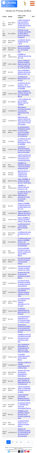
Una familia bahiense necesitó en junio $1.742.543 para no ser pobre (24, 149)
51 (28, 442)
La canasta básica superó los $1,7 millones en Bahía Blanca (23, 423)
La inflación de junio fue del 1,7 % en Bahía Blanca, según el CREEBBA (24, 141)
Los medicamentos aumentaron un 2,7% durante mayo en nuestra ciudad (24, 319)
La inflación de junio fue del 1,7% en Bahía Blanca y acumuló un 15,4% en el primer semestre (24, 196)
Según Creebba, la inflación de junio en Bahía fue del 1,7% (24, 213)
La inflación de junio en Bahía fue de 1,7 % (24, 234)
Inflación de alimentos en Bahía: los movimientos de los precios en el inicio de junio (24, 432)
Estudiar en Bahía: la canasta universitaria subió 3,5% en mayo (24, 365)
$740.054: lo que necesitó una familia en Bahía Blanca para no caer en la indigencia (24, 33)
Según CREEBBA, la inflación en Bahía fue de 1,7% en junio (24, 181)
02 (12, 442)
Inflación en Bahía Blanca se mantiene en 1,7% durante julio (24, 48)
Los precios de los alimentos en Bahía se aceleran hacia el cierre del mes (24, 283)
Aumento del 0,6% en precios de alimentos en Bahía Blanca (24, 275)
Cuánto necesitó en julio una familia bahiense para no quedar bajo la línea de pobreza (24, 23)
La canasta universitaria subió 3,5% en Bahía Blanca (24, 357)
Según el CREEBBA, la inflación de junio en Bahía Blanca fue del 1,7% (24, 206)
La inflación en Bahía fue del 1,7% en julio (24, 78)
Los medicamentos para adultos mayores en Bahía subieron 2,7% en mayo (24, 292)
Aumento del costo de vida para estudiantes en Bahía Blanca (24, 373)
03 (17, 442)
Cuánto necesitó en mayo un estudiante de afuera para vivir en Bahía (24, 389)
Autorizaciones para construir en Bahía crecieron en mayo (24, 268)
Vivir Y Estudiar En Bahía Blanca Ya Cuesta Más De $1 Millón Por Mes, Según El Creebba (23, 347)
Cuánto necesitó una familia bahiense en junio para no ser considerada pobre (24, 157)
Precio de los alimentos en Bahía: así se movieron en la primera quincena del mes (24, 328)
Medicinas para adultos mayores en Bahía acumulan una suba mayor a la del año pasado (24, 120)
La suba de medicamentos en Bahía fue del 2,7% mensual (24, 311)
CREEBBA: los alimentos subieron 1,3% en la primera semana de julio (24, 165)
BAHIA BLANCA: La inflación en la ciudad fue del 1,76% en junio (24, 173)
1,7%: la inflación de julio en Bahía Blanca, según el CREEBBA (24, 101)
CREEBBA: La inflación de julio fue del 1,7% (24, 56)
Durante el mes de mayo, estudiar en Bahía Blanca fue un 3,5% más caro (24, 381)
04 (21, 442)
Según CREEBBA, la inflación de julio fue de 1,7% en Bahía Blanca (24, 93)
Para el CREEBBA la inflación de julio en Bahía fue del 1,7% (24, 72)
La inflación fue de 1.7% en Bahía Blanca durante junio (24, 226)
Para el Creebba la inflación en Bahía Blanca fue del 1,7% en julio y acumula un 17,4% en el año (24, 64)
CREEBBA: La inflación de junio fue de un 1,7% (23, 187)
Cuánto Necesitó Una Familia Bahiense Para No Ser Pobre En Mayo (24, 397)
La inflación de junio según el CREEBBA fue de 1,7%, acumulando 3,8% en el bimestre (24, 241)
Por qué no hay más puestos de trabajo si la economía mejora (24, 260)
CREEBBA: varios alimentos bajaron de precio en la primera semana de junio (24, 414)
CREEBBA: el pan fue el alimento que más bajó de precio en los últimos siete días (24, 338)
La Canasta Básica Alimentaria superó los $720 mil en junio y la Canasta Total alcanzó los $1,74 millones (24, 131)
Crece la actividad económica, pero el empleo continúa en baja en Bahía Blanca (24, 251)
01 (8, 442)
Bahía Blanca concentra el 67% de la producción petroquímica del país (24, 110)
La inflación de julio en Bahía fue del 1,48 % (24, 41)
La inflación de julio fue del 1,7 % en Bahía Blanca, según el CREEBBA (24, 85)
